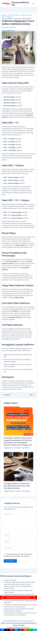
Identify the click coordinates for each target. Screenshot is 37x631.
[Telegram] (34, 630)
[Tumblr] (20, 630)
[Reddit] (25, 630)
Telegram (15, 625)
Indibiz (22, 625)
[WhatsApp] (30, 630)
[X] (7, 630)
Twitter (3, 623)
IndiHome (18, 447)
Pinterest (32, 623)
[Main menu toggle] (33, 3)
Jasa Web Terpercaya (14, 623)
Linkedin (25, 623)
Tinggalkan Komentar (9, 447)
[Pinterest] (11, 630)
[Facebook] (2, 630)
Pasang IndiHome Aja (20, 3)
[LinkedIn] (16, 630)
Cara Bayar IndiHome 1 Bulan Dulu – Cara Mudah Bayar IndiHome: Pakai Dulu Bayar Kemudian (17, 486)
